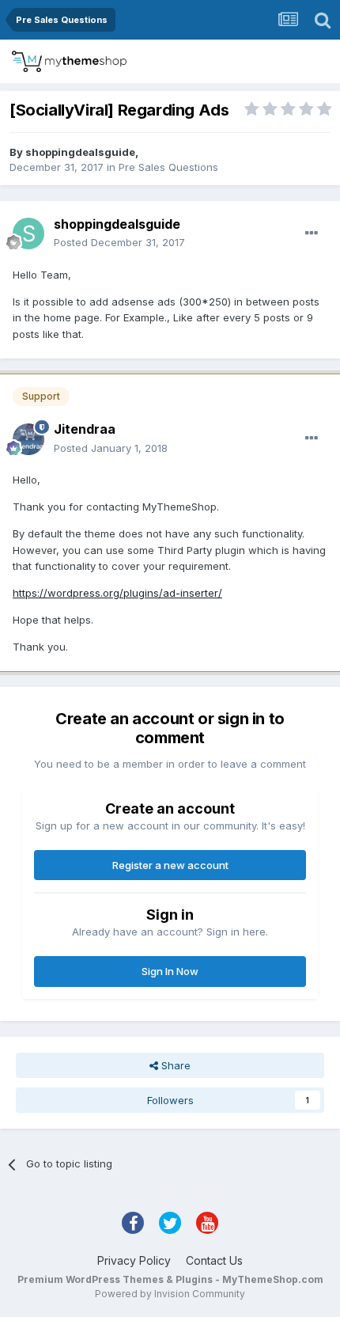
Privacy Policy (134, 1260)
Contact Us (214, 1260)
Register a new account (170, 865)
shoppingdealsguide (80, 152)
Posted (119, 242)
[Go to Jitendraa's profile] (28, 439)
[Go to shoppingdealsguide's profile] (28, 233)
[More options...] (311, 233)
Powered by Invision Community (170, 1294)
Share (174, 1065)
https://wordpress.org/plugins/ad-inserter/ (117, 592)
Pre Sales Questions (168, 167)
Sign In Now (170, 971)
